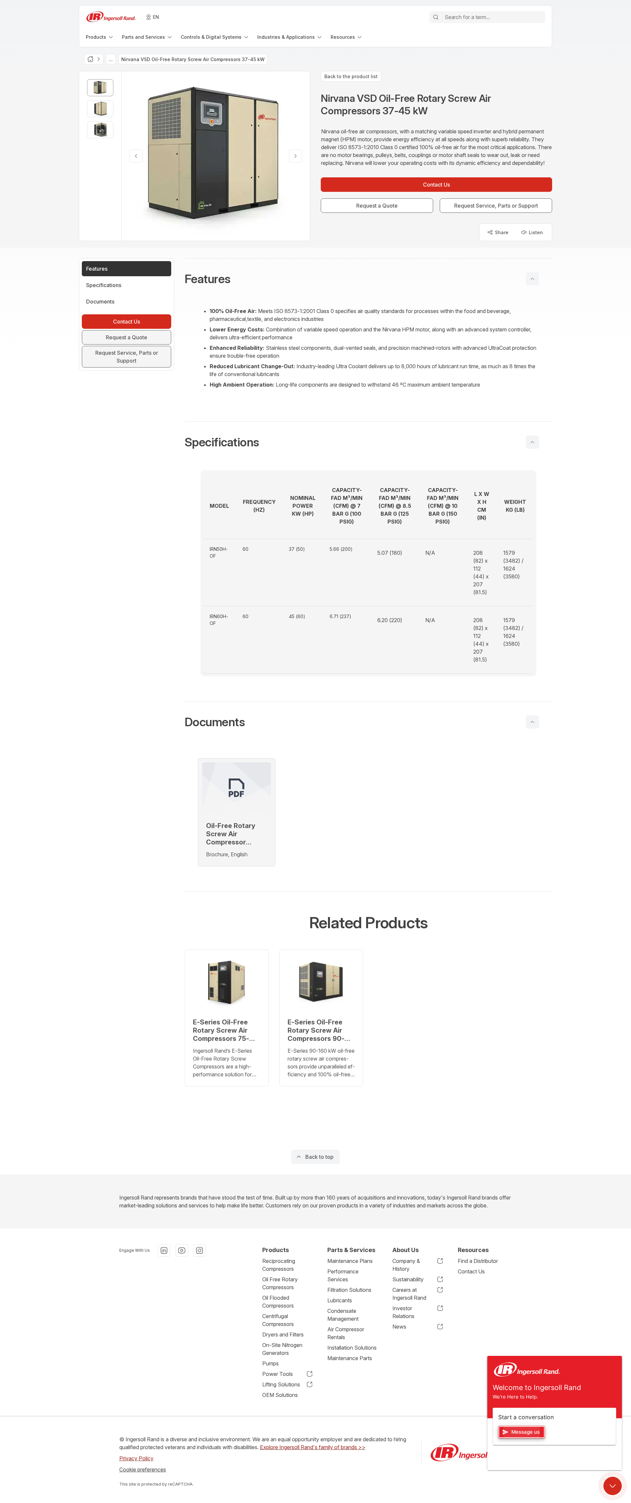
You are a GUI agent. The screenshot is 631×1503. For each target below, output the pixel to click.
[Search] (436, 17)
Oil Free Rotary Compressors (280, 1283)
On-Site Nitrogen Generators (282, 1349)
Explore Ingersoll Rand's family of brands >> (312, 1447)
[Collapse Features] (532, 278)
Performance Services (343, 1275)
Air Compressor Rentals (345, 1333)
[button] (368, 278)
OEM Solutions (280, 1395)
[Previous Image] (136, 156)
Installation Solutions (352, 1347)
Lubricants (339, 1300)
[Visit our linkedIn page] (164, 1250)
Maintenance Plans (350, 1261)
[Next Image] (295, 156)
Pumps (270, 1363)
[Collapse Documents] (532, 722)
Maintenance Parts (349, 1358)
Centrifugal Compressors (278, 1320)
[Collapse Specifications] (532, 442)
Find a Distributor (478, 1261)
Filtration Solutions (349, 1290)
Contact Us (471, 1271)
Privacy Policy (136, 1458)
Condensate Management (343, 1315)
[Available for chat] (612, 1486)
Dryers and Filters (283, 1334)
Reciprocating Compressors (278, 1265)
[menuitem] (100, 37)
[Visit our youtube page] (181, 1250)
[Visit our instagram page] (199, 1250)
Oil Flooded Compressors (278, 1301)
